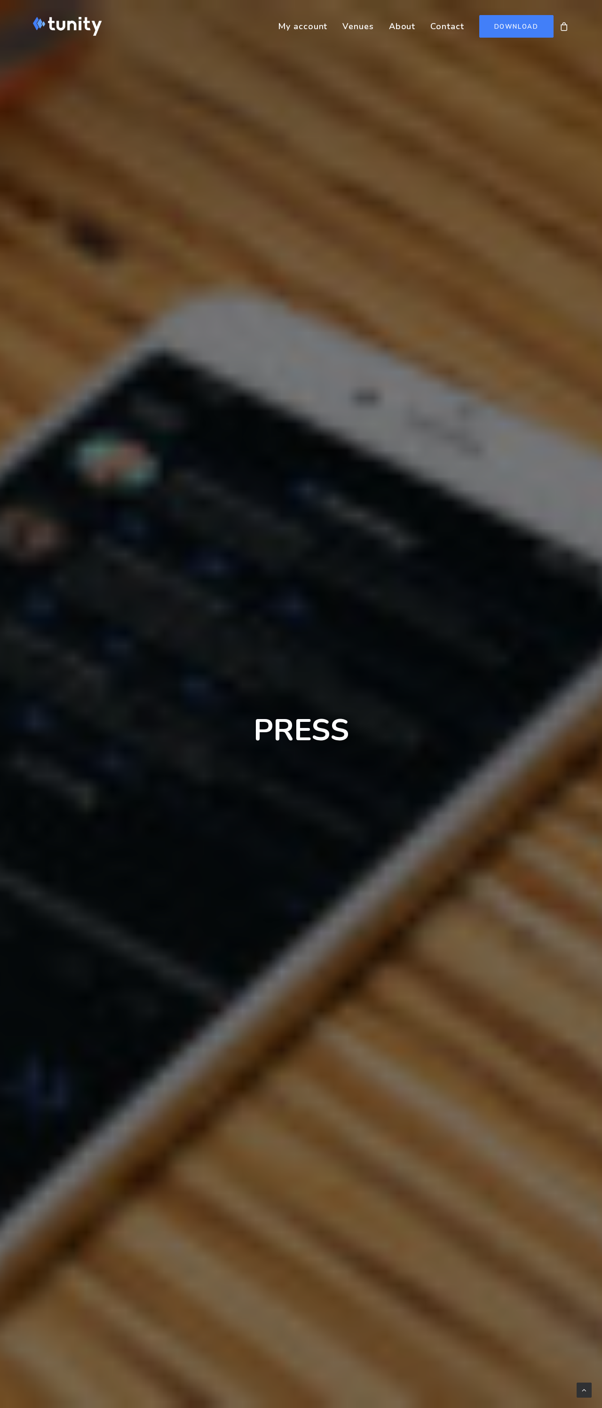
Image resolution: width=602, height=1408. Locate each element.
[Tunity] (67, 26)
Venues (357, 26)
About (402, 26)
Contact (447, 26)
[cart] (564, 26)
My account (302, 26)
